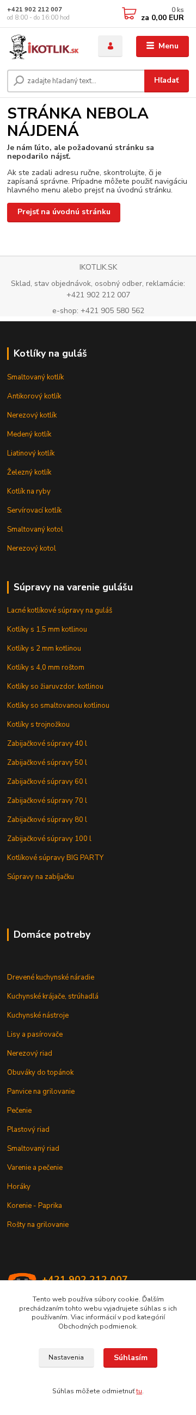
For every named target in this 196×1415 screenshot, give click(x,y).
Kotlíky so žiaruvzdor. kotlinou (55, 686)
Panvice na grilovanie (41, 1091)
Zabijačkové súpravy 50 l (47, 763)
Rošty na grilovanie (38, 1225)
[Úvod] (45, 46)
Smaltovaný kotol (35, 529)
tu (139, 1391)
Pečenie (19, 1110)
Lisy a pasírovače (35, 1034)
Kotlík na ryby (29, 491)
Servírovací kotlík (34, 510)
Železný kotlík (29, 472)
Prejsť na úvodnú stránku (64, 212)
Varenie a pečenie (35, 1168)
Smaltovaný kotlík (35, 377)
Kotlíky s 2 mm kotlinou (44, 648)
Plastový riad (28, 1130)
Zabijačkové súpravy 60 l (47, 782)
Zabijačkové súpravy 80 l (47, 820)
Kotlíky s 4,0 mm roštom (45, 667)
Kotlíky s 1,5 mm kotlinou (47, 629)
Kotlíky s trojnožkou (38, 725)
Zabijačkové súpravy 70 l (47, 801)
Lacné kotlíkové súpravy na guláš (59, 610)
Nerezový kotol (31, 548)
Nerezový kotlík (32, 415)
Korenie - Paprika (34, 1206)
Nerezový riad (29, 1053)
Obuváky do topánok (40, 1072)
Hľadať (166, 80)
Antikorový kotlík (34, 396)
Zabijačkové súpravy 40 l (47, 744)
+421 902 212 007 (34, 9)
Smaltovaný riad (33, 1149)
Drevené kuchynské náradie (50, 977)
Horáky (18, 1187)
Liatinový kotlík (30, 453)
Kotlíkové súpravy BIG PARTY (55, 858)
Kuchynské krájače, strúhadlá (53, 996)
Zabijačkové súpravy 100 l (49, 839)
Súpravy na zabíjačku (40, 877)
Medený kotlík (29, 434)
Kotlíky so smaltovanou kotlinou (58, 705)
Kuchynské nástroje (38, 1015)
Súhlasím (131, 1357)
